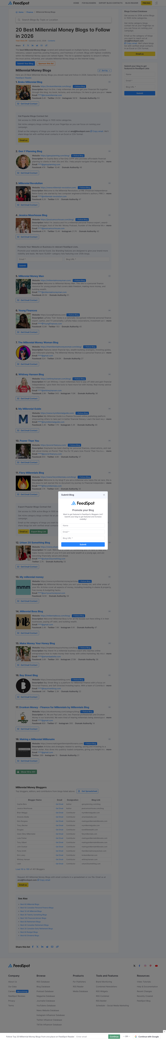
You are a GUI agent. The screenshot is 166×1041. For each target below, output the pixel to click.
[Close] (104, 494)
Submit (83, 544)
